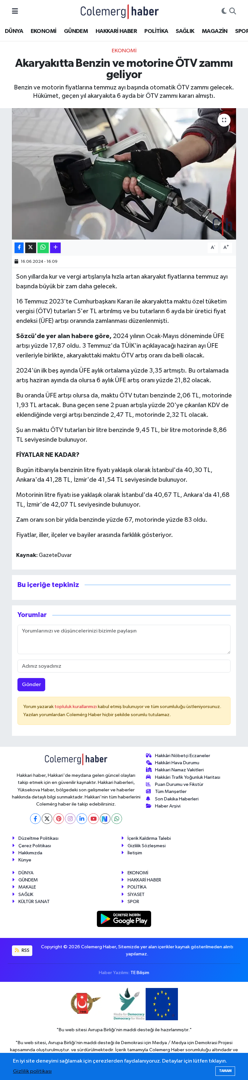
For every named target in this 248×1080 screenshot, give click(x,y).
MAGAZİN (215, 31)
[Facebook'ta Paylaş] (19, 247)
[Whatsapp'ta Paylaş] (43, 247)
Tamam (225, 1071)
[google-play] (124, 918)
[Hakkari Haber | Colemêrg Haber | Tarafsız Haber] (119, 11)
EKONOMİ (44, 31)
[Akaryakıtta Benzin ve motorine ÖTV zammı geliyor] (124, 174)
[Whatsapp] (116, 818)
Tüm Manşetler (171, 791)
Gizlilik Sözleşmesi (147, 845)
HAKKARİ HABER (116, 31)
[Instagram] (70, 818)
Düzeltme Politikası (38, 838)
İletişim (135, 852)
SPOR (133, 901)
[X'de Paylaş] (30, 247)
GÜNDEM (76, 31)
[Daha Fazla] (55, 247)
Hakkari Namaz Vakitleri (179, 769)
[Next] (105, 818)
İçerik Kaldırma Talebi (149, 838)
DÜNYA (14, 31)
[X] (47, 818)
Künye (24, 860)
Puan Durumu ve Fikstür (179, 784)
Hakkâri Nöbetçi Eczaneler (182, 755)
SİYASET (136, 894)
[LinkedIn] (82, 818)
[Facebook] (35, 818)
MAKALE (27, 887)
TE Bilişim (139, 972)
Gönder (31, 684)
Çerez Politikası (34, 845)
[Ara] (232, 11)
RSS (25, 950)
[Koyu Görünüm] (224, 11)
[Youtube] (93, 818)
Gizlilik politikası (32, 1071)
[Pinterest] (58, 818)
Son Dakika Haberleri (177, 799)
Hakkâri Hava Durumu (177, 762)
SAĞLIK (185, 31)
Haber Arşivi (168, 806)
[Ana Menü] (15, 11)
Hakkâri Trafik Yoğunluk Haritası (187, 777)
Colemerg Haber (166, 1049)
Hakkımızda (30, 852)
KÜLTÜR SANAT (34, 901)
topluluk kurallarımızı (76, 706)
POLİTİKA (156, 31)
